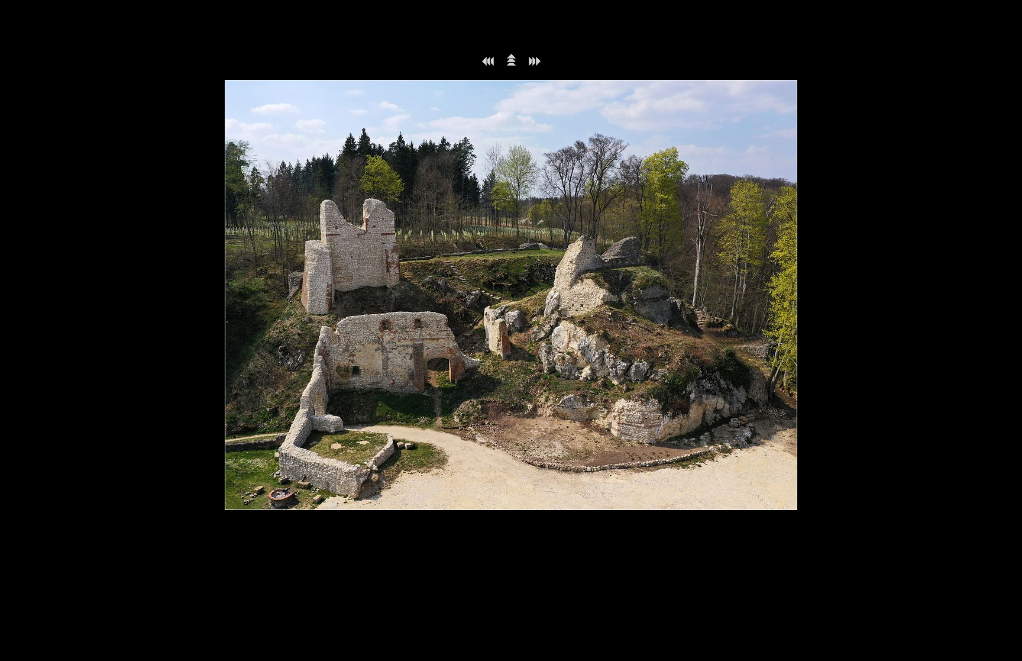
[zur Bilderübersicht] (511, 63)
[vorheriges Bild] (487, 63)
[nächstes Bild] (534, 63)
